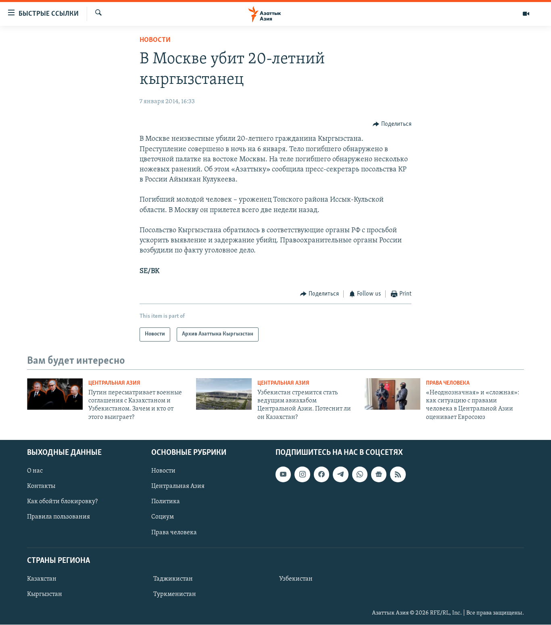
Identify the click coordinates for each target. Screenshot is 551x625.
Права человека (448, 383)
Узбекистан (296, 579)
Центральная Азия (114, 383)
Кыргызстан (44, 594)
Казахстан (41, 579)
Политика (165, 502)
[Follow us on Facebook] (321, 474)
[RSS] (397, 474)
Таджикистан (173, 579)
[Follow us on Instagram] (302, 474)
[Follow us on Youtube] (283, 474)
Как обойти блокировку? (62, 502)
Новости (155, 40)
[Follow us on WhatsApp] (359, 474)
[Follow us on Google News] (378, 474)
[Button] (392, 124)
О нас (35, 471)
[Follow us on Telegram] (340, 474)
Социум (162, 517)
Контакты (41, 486)
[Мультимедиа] (526, 13)
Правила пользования (58, 517)
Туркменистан (174, 594)
